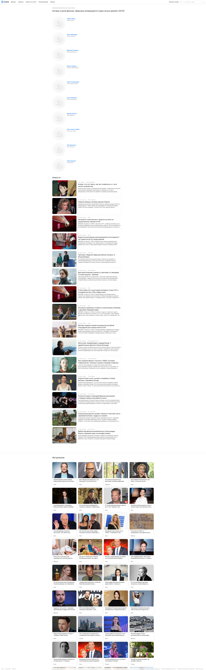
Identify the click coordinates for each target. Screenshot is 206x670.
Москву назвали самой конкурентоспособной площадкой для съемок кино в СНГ (96, 326)
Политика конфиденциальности (168, 668)
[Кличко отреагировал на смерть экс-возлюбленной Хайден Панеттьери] (116, 551)
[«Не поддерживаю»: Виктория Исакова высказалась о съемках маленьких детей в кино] (142, 551)
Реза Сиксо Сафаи (73, 129)
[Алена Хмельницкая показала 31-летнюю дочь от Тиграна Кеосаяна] (64, 654)
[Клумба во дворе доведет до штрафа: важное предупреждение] (142, 654)
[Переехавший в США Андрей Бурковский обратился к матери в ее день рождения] (64, 474)
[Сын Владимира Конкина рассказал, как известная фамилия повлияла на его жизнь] (64, 525)
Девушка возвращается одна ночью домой (63, 7)
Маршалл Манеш (72, 50)
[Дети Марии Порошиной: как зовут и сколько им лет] (142, 474)
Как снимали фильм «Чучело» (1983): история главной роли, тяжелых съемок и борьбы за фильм (98, 362)
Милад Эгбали (72, 113)
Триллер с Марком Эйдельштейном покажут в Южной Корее (96, 256)
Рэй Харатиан (71, 145)
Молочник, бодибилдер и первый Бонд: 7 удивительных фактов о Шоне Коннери (94, 344)
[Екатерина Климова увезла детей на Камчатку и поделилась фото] (116, 602)
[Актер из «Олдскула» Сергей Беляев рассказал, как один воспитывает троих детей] (90, 551)
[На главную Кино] (6, 2)
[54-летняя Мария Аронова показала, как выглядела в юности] (142, 577)
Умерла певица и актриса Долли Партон (94, 202)
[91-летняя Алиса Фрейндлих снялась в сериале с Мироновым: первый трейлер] (90, 500)
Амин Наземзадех (73, 82)
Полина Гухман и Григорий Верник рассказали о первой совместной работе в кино (96, 397)
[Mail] (2, 2)
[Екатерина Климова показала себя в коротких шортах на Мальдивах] (142, 602)
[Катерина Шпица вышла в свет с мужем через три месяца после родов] (142, 500)
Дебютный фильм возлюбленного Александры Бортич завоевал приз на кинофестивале (96, 432)
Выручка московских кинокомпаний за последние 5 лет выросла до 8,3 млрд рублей (98, 238)
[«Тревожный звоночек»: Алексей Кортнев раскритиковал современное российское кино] (90, 577)
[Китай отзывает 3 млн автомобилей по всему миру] (142, 628)
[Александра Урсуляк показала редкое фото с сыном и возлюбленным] (116, 577)
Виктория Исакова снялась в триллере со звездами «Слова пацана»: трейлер (98, 274)
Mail (3, 668)
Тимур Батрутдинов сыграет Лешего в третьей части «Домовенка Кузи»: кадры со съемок (99, 415)
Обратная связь (199, 668)
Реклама (14, 668)
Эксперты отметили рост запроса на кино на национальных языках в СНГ (96, 221)
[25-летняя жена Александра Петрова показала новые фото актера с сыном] (90, 525)
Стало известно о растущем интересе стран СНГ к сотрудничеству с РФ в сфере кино (98, 291)
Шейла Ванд (71, 18)
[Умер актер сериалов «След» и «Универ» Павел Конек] (64, 628)
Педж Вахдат (71, 161)
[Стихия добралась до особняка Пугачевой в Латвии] (116, 654)
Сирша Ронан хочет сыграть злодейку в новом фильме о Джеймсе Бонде (96, 379)
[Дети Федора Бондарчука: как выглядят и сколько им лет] (90, 474)
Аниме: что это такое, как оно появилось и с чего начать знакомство (97, 185)
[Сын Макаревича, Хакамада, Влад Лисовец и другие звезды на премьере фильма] (64, 500)
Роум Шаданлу (72, 97)
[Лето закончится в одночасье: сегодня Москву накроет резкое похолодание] (90, 628)
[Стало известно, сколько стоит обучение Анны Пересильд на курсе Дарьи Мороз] (116, 628)
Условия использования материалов (185, 668)
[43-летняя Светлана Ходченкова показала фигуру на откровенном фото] (64, 577)
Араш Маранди (72, 34)
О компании (7, 668)
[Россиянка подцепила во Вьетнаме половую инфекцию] (116, 474)
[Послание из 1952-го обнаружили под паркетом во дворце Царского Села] (142, 525)
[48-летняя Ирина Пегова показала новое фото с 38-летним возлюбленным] (90, 602)
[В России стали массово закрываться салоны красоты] (64, 551)
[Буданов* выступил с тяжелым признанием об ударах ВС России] (64, 602)
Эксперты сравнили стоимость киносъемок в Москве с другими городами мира (99, 309)
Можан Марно (72, 66)
